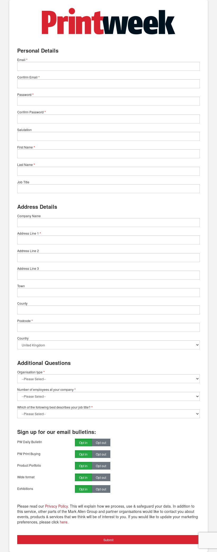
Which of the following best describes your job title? (55, 407)
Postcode (24, 320)
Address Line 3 (28, 268)
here (63, 522)
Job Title (23, 182)
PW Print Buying (28, 453)
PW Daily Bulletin (29, 441)
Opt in (83, 442)
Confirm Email (27, 77)
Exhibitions (25, 488)
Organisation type (31, 372)
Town (21, 286)
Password (24, 94)
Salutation (24, 129)
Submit (108, 539)
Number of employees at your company (46, 389)
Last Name (25, 164)
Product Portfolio (29, 465)
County (22, 303)
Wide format (25, 477)
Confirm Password (30, 112)
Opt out (101, 442)
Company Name (29, 216)
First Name (25, 147)
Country (23, 338)
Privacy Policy (56, 506)
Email (21, 59)
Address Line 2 (28, 250)
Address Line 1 (28, 233)
